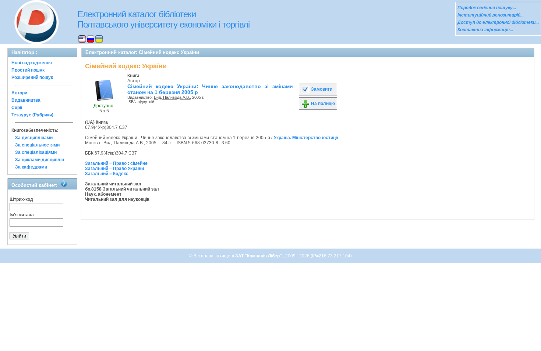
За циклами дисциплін (39, 159)
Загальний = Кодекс (106, 173)
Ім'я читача (22, 214)
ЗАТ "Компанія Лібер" (259, 255)
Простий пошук (28, 70)
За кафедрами (31, 167)
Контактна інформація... (485, 29)
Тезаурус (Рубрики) (32, 114)
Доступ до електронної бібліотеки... (498, 22)
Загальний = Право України (114, 168)
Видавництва (25, 100)
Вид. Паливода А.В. (172, 97)
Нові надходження (31, 62)
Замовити (321, 89)
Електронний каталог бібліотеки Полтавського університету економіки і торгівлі (163, 19)
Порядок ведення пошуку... (486, 7)
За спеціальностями (37, 145)
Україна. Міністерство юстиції (306, 137)
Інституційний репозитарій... (490, 15)
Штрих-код (21, 199)
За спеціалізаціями (36, 152)
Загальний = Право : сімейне (116, 163)
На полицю (322, 103)
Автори (19, 92)
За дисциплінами (34, 137)
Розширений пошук (32, 77)
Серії (16, 107)
